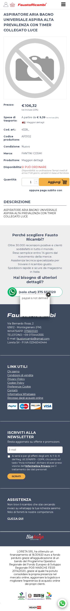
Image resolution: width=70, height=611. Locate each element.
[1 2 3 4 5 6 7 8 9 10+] (30, 183)
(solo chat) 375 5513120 (37, 292)
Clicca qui (15, 518)
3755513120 (31, 331)
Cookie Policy (15, 382)
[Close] (48, 294)
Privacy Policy (16, 379)
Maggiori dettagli (35, 122)
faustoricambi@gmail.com (33, 338)
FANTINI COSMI (32, 153)
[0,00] (13, 5)
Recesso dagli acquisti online (25, 398)
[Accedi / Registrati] (7, 5)
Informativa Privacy (37, 466)
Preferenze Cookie (19, 386)
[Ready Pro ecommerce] (35, 607)
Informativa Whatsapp (21, 394)
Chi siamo (13, 371)
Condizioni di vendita (20, 375)
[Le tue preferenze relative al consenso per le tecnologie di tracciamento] (63, 607)
